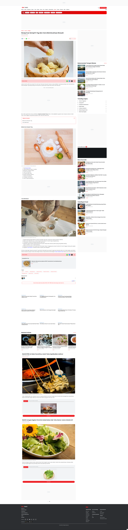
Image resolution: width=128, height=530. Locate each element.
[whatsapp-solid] (67, 81)
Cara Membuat (25, 122)
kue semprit (30, 247)
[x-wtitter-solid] (72, 81)
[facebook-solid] (69, 81)
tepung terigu (28, 168)
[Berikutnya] (76, 333)
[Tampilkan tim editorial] (75, 278)
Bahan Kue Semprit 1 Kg (27, 120)
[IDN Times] (24, 7)
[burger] (106, 9)
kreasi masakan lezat (59, 251)
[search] (98, 7)
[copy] (74, 81)
